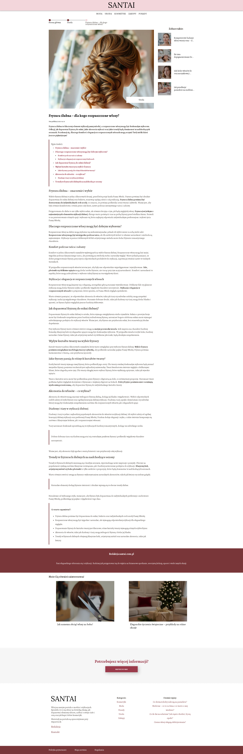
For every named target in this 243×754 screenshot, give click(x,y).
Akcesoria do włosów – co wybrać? (70, 174)
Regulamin (99, 750)
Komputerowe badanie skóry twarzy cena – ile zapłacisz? (184, 39)
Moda (99, 13)
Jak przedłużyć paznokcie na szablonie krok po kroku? (184, 88)
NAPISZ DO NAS (121, 669)
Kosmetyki (120, 13)
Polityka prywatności (57, 750)
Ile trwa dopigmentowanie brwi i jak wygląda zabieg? (184, 55)
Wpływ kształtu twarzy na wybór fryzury (73, 166)
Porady (143, 13)
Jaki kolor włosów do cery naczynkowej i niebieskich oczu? (183, 72)
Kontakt (55, 732)
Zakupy (132, 13)
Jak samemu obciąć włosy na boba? (75, 624)
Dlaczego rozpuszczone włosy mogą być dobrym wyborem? (81, 151)
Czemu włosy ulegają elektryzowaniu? (170, 722)
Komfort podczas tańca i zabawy (70, 155)
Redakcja (56, 726)
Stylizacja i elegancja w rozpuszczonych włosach (76, 159)
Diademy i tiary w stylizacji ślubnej (71, 178)
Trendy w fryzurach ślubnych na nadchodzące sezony (78, 181)
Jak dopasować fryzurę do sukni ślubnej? (73, 162)
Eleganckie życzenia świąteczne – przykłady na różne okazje (158, 626)
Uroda (108, 13)
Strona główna (55, 22)
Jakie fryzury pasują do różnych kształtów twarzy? (76, 170)
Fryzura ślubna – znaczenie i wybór (70, 148)
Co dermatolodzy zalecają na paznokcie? (170, 702)
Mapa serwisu (81, 750)
